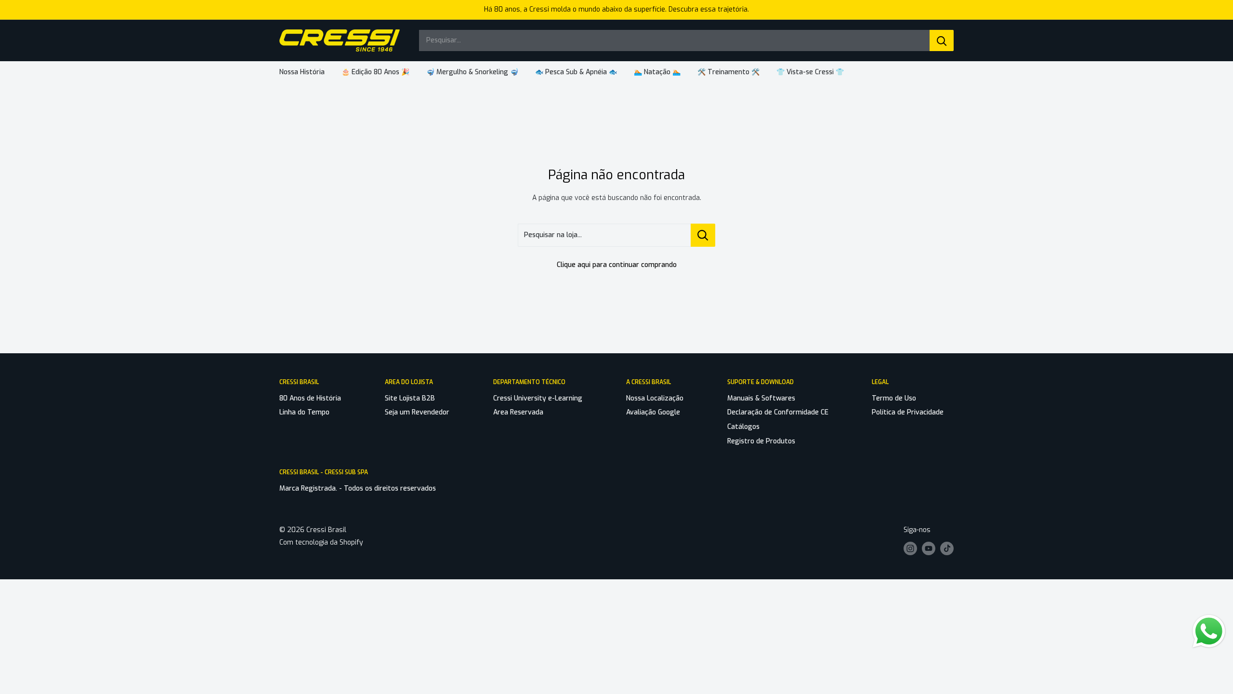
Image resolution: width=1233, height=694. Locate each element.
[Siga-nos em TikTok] (947, 548)
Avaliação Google (653, 412)
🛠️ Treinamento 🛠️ (728, 72)
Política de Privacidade (908, 412)
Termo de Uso (894, 398)
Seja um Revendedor (417, 412)
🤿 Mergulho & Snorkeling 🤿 (472, 72)
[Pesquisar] (942, 40)
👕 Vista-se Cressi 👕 (810, 72)
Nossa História (302, 72)
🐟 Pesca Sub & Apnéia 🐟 (576, 72)
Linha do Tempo (304, 412)
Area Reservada (518, 412)
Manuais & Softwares (761, 398)
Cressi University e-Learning (537, 398)
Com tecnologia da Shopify (321, 542)
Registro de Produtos (761, 441)
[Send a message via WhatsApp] (1209, 631)
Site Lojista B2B (410, 398)
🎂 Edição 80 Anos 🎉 (375, 72)
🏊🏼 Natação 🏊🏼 (657, 72)
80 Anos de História (310, 398)
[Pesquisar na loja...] (703, 235)
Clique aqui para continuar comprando (617, 264)
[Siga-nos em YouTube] (928, 548)
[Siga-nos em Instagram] (910, 548)
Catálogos (743, 426)
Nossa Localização (654, 398)
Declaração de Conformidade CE (777, 412)
